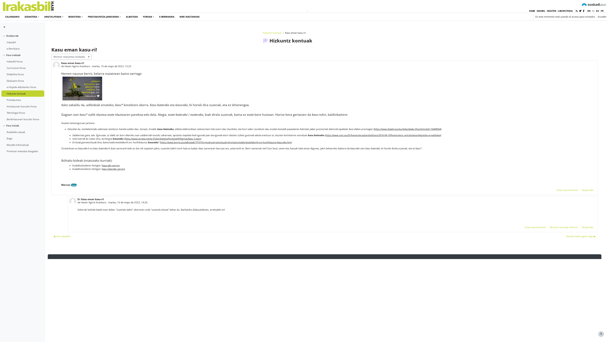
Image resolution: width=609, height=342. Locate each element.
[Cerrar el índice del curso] (4, 27)
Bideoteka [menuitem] (74, 16)
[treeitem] (22, 42)
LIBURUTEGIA (565, 10)
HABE (532, 10)
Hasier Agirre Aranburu (77, 66)
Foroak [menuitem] (147, 16)
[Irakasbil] (28, 5)
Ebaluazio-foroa (15, 80)
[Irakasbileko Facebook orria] (583, 11)
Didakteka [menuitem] (31, 16)
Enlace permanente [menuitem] (567, 190)
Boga (9, 138)
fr (602, 10)
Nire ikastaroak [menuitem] (190, 16)
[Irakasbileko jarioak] (576, 11)
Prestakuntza (14, 99)
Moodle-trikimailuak (18, 144)
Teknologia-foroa (16, 112)
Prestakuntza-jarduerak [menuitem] (103, 16)
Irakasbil (11, 42)
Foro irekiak (13, 55)
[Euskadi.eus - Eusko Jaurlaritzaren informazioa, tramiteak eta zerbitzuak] (594, 4)
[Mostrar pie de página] (601, 334)
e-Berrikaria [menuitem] (166, 16)
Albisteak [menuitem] (132, 16)
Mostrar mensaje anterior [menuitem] (564, 227)
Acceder (602, 16)
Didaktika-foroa (15, 74)
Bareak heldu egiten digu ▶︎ (581, 236)
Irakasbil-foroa (15, 61)
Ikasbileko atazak (16, 132)
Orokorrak (12, 35)
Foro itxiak (12, 125)
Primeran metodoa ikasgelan (22, 151)
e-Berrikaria (13, 48)
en (588, 10)
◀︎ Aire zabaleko (62, 236)
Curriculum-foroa (16, 68)
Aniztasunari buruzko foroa (21, 106)
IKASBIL (541, 10)
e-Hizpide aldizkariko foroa (21, 87)
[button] (513, 16)
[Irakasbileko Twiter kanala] (580, 11)
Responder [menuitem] (588, 190)
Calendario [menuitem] (12, 16)
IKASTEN (551, 10)
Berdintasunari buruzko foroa (23, 119)
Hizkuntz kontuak (16, 93)
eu (597, 10)
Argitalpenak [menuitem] (52, 16)
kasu (74, 185)
